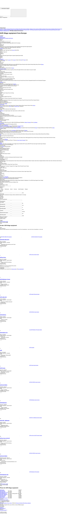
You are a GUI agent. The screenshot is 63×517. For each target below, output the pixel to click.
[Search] (18, 13)
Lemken (58, 29)
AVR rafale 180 (3, 297)
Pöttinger (1, 30)
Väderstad (5, 30)
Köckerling (55, 29)
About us (1, 499)
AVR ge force (3, 257)
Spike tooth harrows (20, 29)
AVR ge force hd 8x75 (5, 438)
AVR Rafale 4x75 (3, 332)
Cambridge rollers (10, 29)
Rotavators (5, 29)
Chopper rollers (26, 29)
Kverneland (51, 29)
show (1, 220)
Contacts (6, 499)
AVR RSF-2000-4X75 (4, 239)
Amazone (39, 29)
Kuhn (48, 29)
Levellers (15, 29)
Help (4, 499)
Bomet (43, 29)
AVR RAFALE (3, 314)
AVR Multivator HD (4, 474)
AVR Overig (2, 368)
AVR (1, 350)
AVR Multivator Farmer (5, 279)
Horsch (45, 29)
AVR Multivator (3, 402)
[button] (31, 22)
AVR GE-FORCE (3, 385)
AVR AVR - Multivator (4, 420)
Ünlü (8, 30)
